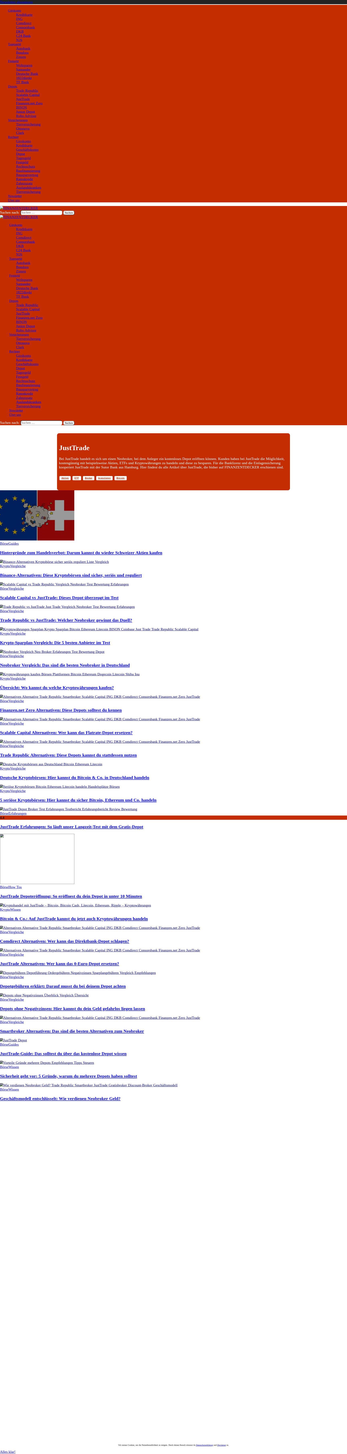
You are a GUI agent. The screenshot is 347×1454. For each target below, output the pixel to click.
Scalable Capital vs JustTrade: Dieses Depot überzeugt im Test (59, 597)
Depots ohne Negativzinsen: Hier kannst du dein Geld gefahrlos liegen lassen (72, 1008)
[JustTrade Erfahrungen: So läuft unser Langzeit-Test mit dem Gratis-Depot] (68, 809)
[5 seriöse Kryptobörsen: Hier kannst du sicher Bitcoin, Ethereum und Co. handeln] (60, 787)
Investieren (104, 478)
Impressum (39, 1419)
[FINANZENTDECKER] (19, 217)
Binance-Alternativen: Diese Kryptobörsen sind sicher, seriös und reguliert (71, 575)
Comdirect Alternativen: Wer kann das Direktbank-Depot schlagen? (64, 941)
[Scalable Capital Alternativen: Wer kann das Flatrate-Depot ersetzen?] (100, 719)
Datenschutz (53, 1419)
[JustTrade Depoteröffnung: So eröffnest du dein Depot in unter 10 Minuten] (37, 883)
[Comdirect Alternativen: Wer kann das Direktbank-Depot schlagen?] (100, 928)
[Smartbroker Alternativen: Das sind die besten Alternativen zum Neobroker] (100, 1018)
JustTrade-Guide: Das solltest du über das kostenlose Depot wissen (63, 1053)
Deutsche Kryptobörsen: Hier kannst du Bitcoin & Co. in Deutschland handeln (74, 777)
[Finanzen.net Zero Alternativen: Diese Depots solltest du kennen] (100, 697)
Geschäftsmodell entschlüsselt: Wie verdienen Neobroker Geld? (60, 1098)
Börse (4, 543)
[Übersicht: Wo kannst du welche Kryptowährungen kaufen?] (70, 674)
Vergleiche (18, 566)
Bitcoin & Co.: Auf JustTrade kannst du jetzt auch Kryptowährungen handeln (74, 918)
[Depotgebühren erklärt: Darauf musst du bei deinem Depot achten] (78, 973)
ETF (77, 478)
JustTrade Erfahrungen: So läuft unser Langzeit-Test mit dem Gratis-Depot (71, 826)
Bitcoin (120, 478)
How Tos (15, 887)
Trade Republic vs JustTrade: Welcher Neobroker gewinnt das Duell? (66, 620)
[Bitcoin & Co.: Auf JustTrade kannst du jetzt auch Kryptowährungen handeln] (75, 905)
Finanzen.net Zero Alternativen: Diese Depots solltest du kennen (61, 710)
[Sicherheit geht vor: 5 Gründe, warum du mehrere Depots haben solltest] (47, 1063)
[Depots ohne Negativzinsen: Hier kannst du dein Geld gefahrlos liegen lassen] (44, 995)
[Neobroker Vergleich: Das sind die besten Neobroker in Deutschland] (52, 652)
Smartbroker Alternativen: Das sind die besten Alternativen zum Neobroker (72, 1031)
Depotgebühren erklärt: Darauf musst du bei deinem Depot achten (63, 986)
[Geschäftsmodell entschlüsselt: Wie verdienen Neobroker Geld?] (89, 1085)
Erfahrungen (17, 813)
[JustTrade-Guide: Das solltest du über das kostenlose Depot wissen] (13, 1040)
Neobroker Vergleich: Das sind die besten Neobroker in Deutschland (65, 665)
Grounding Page (22, 1419)
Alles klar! (7, 1452)
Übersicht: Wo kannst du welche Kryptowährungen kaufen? (57, 687)
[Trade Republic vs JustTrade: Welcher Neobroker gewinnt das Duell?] (67, 607)
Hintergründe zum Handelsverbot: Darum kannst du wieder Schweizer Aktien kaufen (81, 552)
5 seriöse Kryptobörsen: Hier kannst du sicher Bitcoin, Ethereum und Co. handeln (78, 799)
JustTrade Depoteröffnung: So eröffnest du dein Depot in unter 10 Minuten (71, 896)
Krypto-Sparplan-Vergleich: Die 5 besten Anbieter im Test (55, 642)
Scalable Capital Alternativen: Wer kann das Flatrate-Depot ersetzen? (66, 732)
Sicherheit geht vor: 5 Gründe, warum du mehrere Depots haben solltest (68, 1076)
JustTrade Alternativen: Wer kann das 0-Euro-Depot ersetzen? (59, 963)
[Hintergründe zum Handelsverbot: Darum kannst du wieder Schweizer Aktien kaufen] (37, 539)
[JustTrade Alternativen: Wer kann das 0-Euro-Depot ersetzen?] (100, 950)
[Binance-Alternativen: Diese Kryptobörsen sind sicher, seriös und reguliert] (54, 562)
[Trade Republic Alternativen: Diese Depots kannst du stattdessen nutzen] (100, 742)
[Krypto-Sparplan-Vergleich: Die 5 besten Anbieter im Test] (99, 629)
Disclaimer (6, 1419)
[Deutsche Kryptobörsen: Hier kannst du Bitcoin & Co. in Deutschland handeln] (51, 764)
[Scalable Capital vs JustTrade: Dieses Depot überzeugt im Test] (64, 584)
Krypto (5, 566)
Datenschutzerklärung (204, 1445)
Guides (13, 543)
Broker (88, 478)
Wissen (15, 909)
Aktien (65, 478)
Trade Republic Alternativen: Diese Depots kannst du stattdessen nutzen (68, 755)
